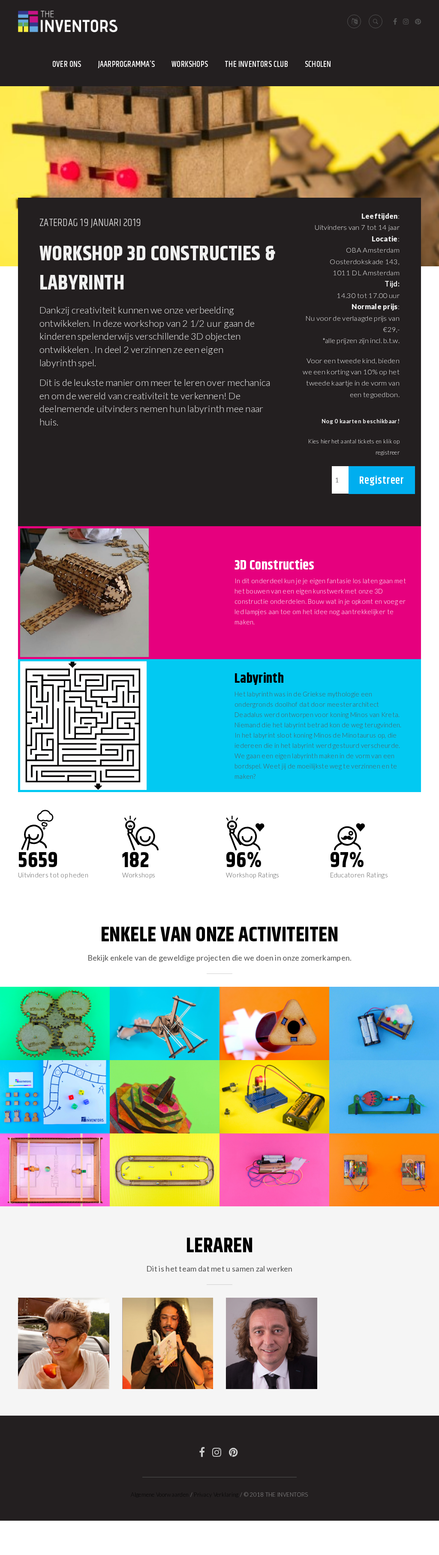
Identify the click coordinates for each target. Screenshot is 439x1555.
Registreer (382, 481)
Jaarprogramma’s (126, 64)
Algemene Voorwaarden (160, 1494)
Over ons (66, 64)
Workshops (189, 64)
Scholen (318, 64)
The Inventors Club (256, 64)
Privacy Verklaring (216, 1494)
